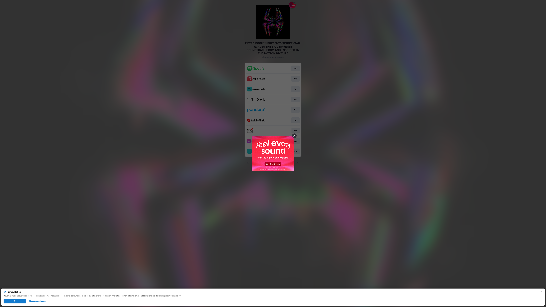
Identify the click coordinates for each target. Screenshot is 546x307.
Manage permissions (37, 301)
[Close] (541, 291)
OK (15, 301)
